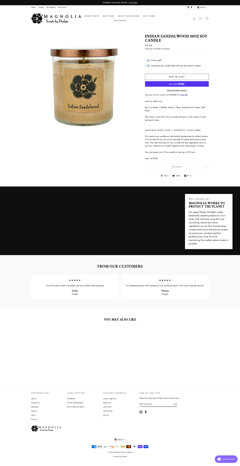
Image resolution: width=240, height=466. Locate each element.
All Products (51, 7)
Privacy (34, 419)
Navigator (120, 20)
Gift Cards (62, 7)
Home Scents (92, 16)
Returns (34, 411)
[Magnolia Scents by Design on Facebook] (145, 411)
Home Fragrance (109, 398)
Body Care (108, 16)
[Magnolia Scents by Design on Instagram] (140, 411)
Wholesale (71, 398)
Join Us (106, 415)
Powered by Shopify (120, 456)
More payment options (177, 90)
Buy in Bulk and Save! (75, 407)
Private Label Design (75, 402)
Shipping (148, 48)
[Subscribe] (175, 404)
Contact (41, 7)
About (33, 7)
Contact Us (35, 402)
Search (33, 398)
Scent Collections (128, 16)
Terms (33, 415)
